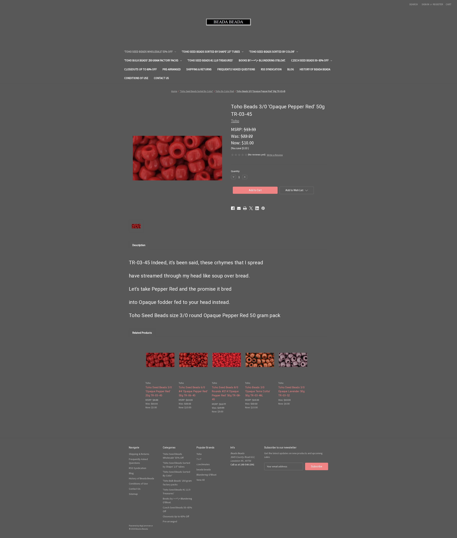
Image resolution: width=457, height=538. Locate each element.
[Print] (245, 208)
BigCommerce (146, 525)
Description (138, 245)
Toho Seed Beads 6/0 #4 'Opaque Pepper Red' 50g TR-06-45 (193, 391)
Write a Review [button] (275, 154)
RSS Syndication (271, 69)
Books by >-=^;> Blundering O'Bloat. (262, 60)
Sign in (425, 4)
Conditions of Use (136, 78)
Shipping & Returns (199, 69)
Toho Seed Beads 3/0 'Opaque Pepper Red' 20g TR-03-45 (158, 391)
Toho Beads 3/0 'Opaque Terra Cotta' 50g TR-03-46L (257, 391)
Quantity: (235, 171)
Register (438, 4)
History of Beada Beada (315, 69)
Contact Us (161, 78)
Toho (199, 454)
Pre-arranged (171, 69)
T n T (199, 459)
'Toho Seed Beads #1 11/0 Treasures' (210, 60)
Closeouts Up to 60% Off (140, 69)
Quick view (159, 356)
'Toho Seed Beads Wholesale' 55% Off (148, 51)
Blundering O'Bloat (206, 474)
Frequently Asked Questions (236, 69)
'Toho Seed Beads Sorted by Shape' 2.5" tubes (211, 51)
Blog (290, 69)
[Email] (239, 208)
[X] (251, 208)
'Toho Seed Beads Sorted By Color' (272, 51)
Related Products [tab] (142, 332)
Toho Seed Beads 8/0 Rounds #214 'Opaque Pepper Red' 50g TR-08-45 (226, 393)
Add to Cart (160, 363)
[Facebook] (233, 208)
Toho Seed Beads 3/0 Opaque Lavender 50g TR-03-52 (291, 391)
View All (201, 479)
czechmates (203, 464)
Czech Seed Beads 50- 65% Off (310, 60)
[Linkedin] (257, 208)
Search (413, 4)
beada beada (204, 469)
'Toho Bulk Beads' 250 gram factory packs (151, 60)
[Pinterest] (263, 208)
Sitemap (133, 494)
